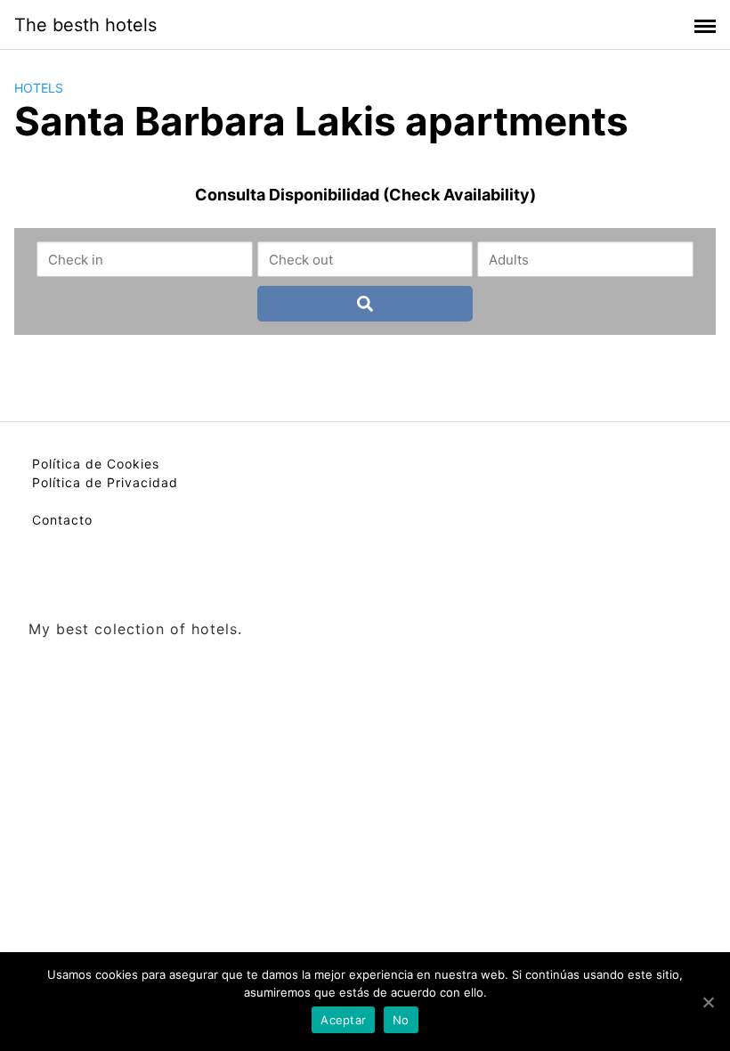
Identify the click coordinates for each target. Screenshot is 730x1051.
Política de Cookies (95, 463)
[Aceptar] (708, 1002)
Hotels (38, 87)
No (401, 1020)
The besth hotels (85, 25)
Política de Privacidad (105, 482)
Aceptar (343, 1020)
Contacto (62, 519)
